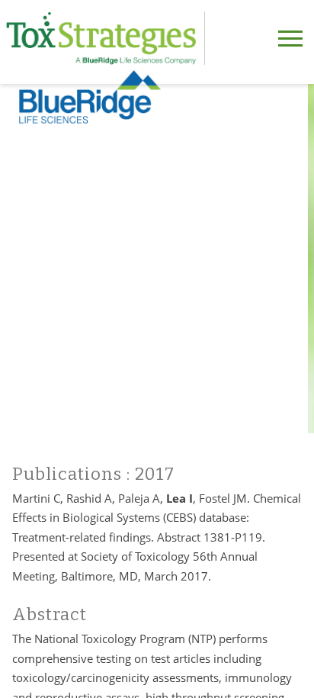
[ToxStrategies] (105, 38)
